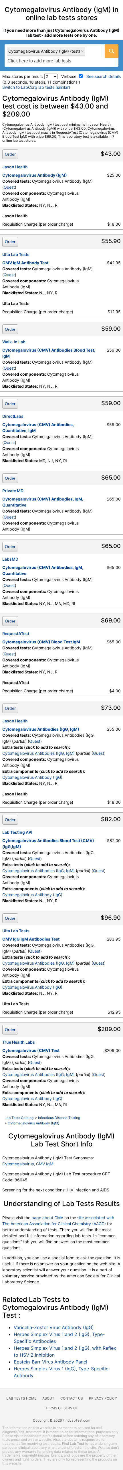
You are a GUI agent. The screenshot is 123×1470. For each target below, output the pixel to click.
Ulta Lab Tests (15, 254)
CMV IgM (44, 1163)
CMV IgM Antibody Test (25, 262)
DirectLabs (12, 416)
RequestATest (15, 633)
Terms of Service (61, 1408)
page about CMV (47, 1217)
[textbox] (42, 61)
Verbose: (69, 76)
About (48, 1398)
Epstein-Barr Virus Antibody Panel (50, 1362)
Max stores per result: (22, 76)
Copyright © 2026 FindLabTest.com (61, 1420)
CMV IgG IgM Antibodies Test (30, 939)
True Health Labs (18, 1042)
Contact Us (71, 1398)
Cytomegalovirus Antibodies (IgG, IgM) (40, 729)
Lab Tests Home (21, 1398)
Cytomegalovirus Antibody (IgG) (32, 777)
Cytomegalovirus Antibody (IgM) (34, 175)
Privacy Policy (103, 1398)
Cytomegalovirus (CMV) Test (30, 1050)
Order (10, 154)
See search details (103, 76)
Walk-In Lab (13, 341)
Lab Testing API (17, 832)
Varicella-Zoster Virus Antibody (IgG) (54, 1327)
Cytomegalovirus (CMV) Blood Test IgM (41, 641)
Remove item (82, 51)
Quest (9, 187)
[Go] (111, 51)
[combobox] (61, 55)
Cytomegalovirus (18, 1163)
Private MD (12, 490)
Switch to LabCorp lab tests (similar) (36, 87)
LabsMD (10, 559)
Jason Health (15, 166)
